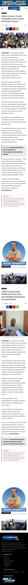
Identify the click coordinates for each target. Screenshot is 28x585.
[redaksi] (2, 25)
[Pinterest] (14, 28)
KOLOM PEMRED (6, 266)
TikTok (22, 572)
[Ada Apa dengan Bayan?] (14, 277)
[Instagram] (12, 572)
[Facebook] (7, 28)
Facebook (7, 572)
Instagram (15, 572)
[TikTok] (20, 572)
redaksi (6, 25)
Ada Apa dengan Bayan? (9, 281)
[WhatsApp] (17, 28)
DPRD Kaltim (4, 13)
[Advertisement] (14, 224)
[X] (10, 28)
